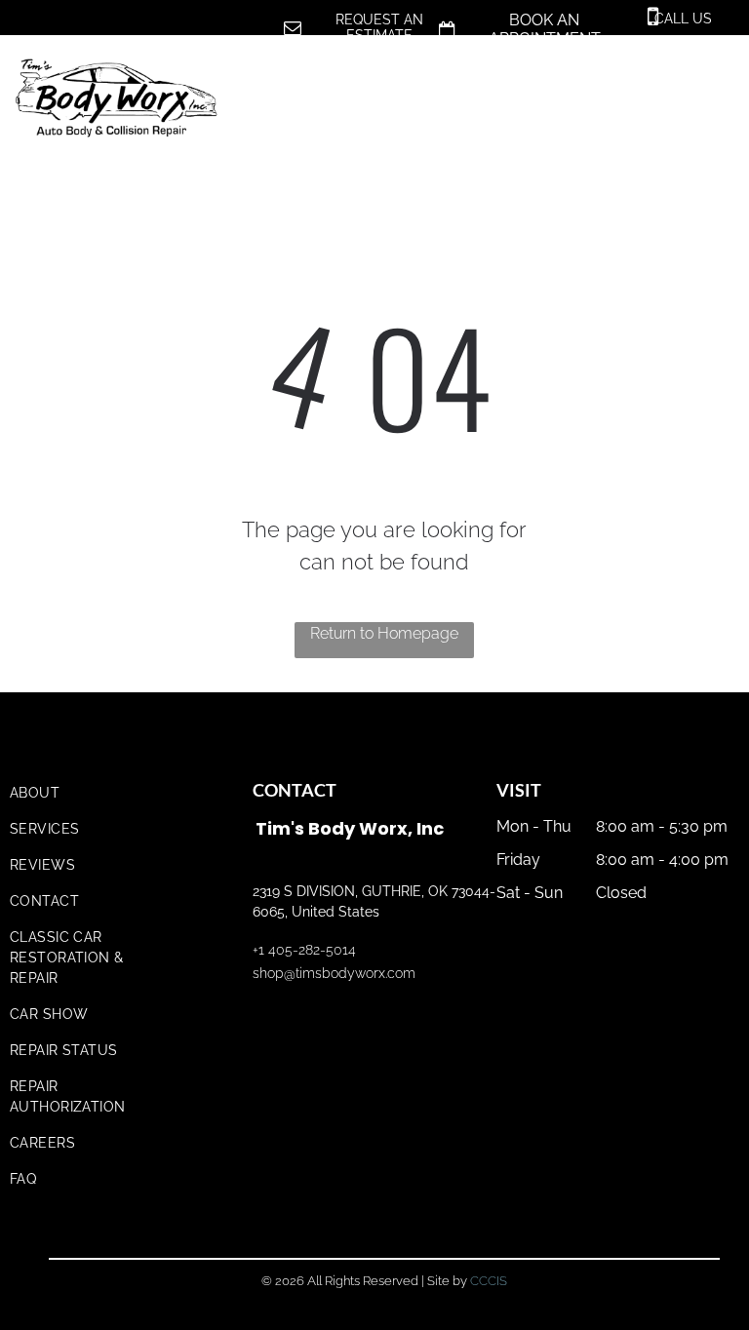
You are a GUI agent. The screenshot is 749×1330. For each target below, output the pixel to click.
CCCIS (488, 1280)
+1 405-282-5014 (304, 950)
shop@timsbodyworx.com (334, 973)
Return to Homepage (384, 633)
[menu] (706, 80)
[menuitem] (90, 793)
